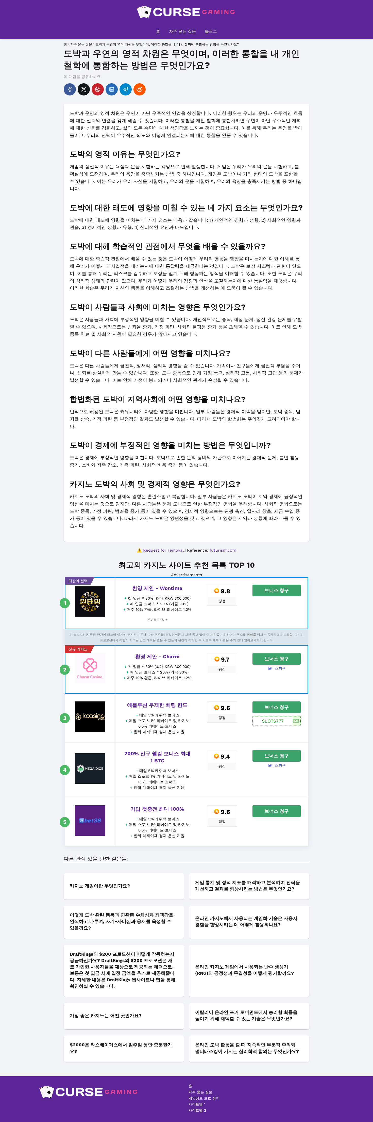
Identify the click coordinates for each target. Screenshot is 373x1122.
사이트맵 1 (197, 1104)
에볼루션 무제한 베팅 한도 (157, 705)
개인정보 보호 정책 (204, 1098)
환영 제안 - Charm (157, 656)
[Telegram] (126, 89)
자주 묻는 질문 (182, 31)
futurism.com (223, 550)
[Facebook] (70, 89)
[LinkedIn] (112, 89)
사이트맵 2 (197, 1110)
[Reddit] (139, 89)
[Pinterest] (98, 89)
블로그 (211, 31)
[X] (84, 89)
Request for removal (163, 550)
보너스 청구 (277, 590)
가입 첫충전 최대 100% (157, 809)
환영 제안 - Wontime (157, 588)
